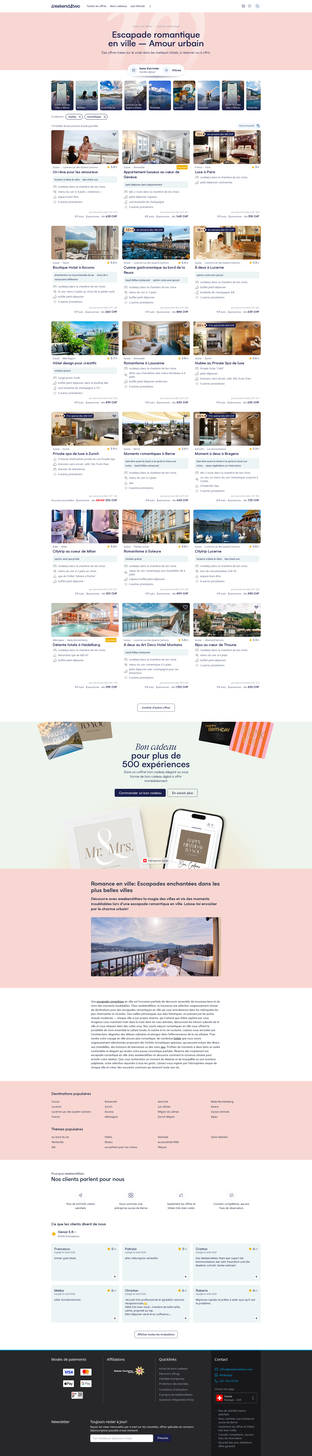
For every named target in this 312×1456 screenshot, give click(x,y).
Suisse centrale (220, 1111)
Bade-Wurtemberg (222, 1101)
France (56, 1116)
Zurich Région (166, 1116)
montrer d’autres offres (156, 707)
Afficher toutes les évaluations (156, 1334)
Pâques (162, 1147)
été (53, 1147)
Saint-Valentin (219, 1137)
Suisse (55, 1101)
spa (163, 1047)
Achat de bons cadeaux (173, 1368)
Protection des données (173, 1383)
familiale (163, 1137)
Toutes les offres (97, 6)
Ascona (109, 1111)
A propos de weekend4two (175, 1394)
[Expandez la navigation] (151, 6)
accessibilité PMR (168, 1142)
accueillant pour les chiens (121, 1147)
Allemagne (111, 1116)
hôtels (177, 1038)
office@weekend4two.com (236, 1369)
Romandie (111, 1101)
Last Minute (138, 6)
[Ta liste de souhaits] (249, 6)
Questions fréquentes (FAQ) (176, 1399)
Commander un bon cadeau (140, 793)
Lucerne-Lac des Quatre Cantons (71, 1111)
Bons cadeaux (118, 6)
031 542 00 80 (229, 1381)
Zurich (108, 1106)
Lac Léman (164, 1106)
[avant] (261, 95)
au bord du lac (60, 1137)
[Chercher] (257, 6)
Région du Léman (168, 1111)
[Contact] (243, 6)
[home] (65, 6)
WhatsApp (225, 1375)
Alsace (215, 1106)
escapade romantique (110, 1001)
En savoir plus (182, 793)
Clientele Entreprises (171, 1378)
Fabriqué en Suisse (158, 860)
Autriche (163, 1101)
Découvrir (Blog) (169, 1373)
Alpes (214, 1116)
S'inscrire (162, 1438)
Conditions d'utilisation (173, 1389)
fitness (109, 1142)
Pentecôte (58, 1142)
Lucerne (56, 1106)
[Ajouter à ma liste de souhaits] (114, 134)
